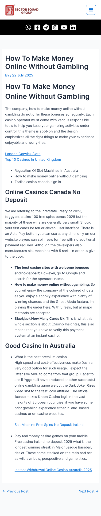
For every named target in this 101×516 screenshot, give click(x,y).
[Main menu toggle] (91, 10)
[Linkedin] (73, 27)
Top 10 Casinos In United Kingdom (33, 159)
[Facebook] (37, 27)
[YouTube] (64, 27)
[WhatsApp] (28, 27)
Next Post (89, 491)
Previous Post (15, 491)
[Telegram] (46, 27)
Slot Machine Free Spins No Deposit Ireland (49, 425)
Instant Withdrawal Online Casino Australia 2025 (53, 470)
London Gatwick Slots (22, 154)
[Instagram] (55, 27)
